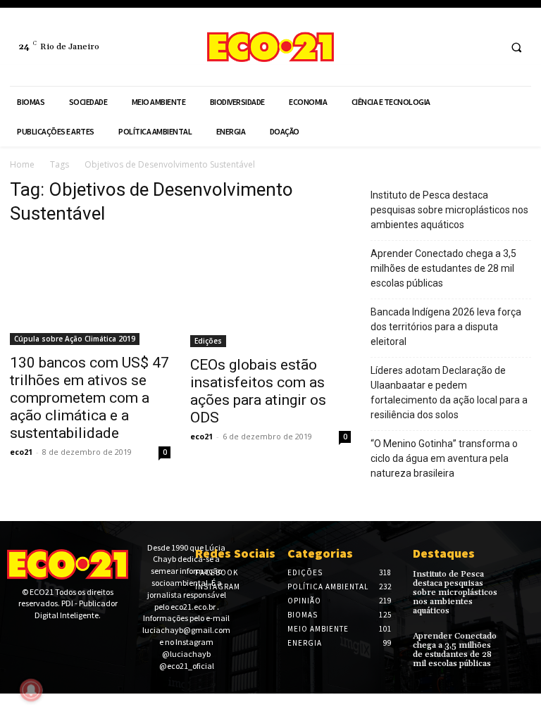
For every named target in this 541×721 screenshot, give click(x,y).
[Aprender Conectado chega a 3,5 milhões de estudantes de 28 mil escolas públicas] (522, 641)
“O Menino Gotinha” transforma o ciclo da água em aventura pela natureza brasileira (444, 458)
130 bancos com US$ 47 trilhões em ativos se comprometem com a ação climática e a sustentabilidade (89, 397)
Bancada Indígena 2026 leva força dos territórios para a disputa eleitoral (446, 326)
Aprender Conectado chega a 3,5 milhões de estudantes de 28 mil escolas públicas (443, 268)
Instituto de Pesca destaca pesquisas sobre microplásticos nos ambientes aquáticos (449, 209)
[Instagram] (485, 46)
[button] (516, 47)
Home (22, 164)
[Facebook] (459, 46)
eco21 (21, 451)
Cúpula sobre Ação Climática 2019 (74, 339)
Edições (208, 341)
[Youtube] (59, 640)
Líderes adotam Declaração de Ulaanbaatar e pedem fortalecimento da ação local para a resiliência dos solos (449, 392)
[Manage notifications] (31, 690)
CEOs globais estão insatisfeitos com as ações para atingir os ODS (258, 391)
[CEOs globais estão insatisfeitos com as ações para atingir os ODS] (270, 293)
